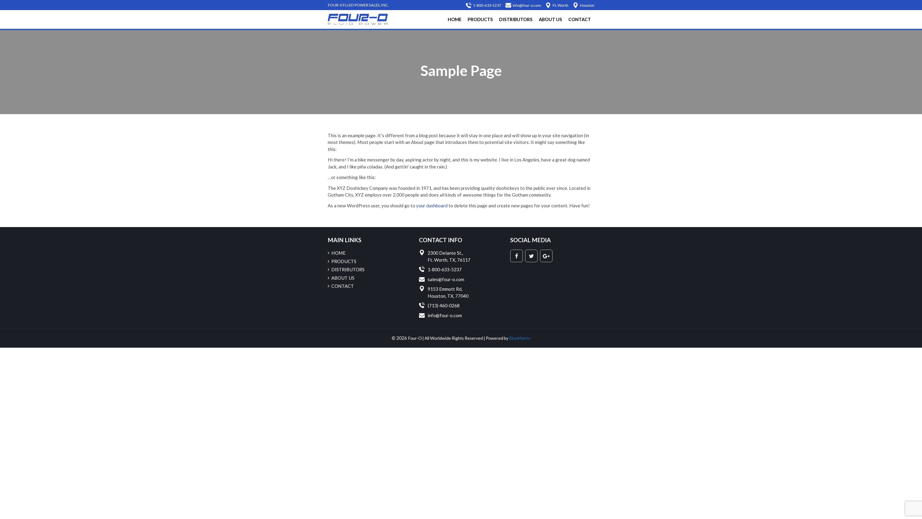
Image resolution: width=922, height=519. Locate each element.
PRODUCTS (480, 19)
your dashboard (432, 205)
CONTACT (579, 19)
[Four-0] (358, 19)
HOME (454, 19)
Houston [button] (587, 5)
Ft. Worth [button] (560, 5)
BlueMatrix (519, 338)
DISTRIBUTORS (516, 19)
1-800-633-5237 (487, 5)
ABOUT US (550, 19)
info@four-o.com (527, 5)
